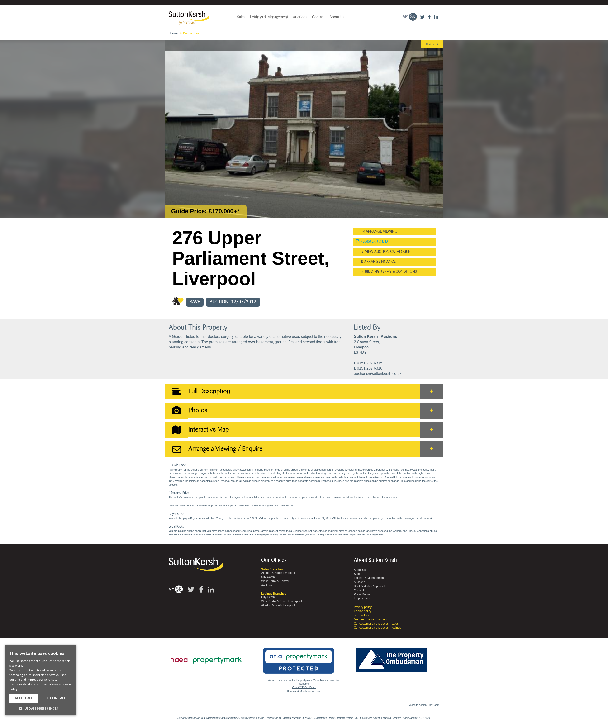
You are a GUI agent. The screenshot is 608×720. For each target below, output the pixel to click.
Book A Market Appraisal (369, 586)
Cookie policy (362, 611)
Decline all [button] (56, 698)
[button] (40, 708)
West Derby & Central (275, 581)
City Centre (268, 577)
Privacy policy (363, 607)
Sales (241, 17)
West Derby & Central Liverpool (281, 601)
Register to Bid (373, 241)
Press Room (362, 594)
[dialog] (40, 680)
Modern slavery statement (370, 619)
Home (173, 33)
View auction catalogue (387, 251)
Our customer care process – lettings (377, 627)
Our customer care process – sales (376, 623)
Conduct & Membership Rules (304, 691)
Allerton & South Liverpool (278, 573)
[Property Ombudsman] (391, 657)
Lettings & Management (269, 17)
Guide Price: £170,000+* (205, 211)
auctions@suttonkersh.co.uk (377, 374)
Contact (318, 17)
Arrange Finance (379, 261)
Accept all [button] (24, 698)
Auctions (300, 17)
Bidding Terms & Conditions (390, 271)
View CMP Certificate (304, 687)
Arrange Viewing (381, 231)
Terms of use (362, 615)
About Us (336, 17)
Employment (362, 598)
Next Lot (431, 44)
